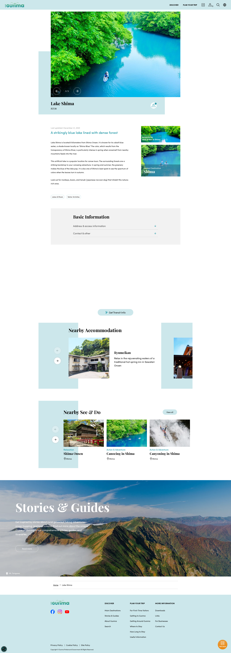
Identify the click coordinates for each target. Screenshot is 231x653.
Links (157, 615)
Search (108, 626)
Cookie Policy (72, 645)
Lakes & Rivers (57, 197)
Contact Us (160, 626)
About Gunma (111, 621)
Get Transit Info (117, 312)
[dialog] (4, 649)
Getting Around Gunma (140, 621)
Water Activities (74, 197)
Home (55, 585)
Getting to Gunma (138, 615)
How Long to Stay (137, 631)
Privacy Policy (57, 645)
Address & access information (89, 226)
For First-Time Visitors (139, 610)
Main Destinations (113, 610)
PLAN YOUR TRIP (137, 603)
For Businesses (161, 621)
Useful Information (138, 637)
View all (170, 412)
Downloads (160, 610)
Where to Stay (136, 626)
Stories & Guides (112, 615)
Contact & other (81, 233)
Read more (27, 548)
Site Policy (85, 645)
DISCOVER (109, 603)
